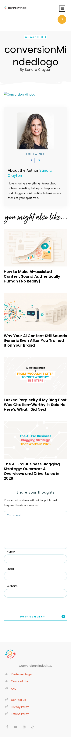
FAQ (13, 689)
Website (12, 586)
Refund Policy (20, 714)
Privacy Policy (20, 707)
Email (10, 569)
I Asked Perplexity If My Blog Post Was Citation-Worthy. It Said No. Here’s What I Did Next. (35, 404)
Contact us (18, 700)
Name (11, 552)
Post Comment (32, 616)
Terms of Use (20, 681)
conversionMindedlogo (35, 56)
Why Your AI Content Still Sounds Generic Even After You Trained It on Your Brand (35, 340)
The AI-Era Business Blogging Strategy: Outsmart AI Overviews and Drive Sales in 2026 (32, 471)
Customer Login (21, 674)
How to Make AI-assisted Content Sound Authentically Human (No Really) (32, 276)
